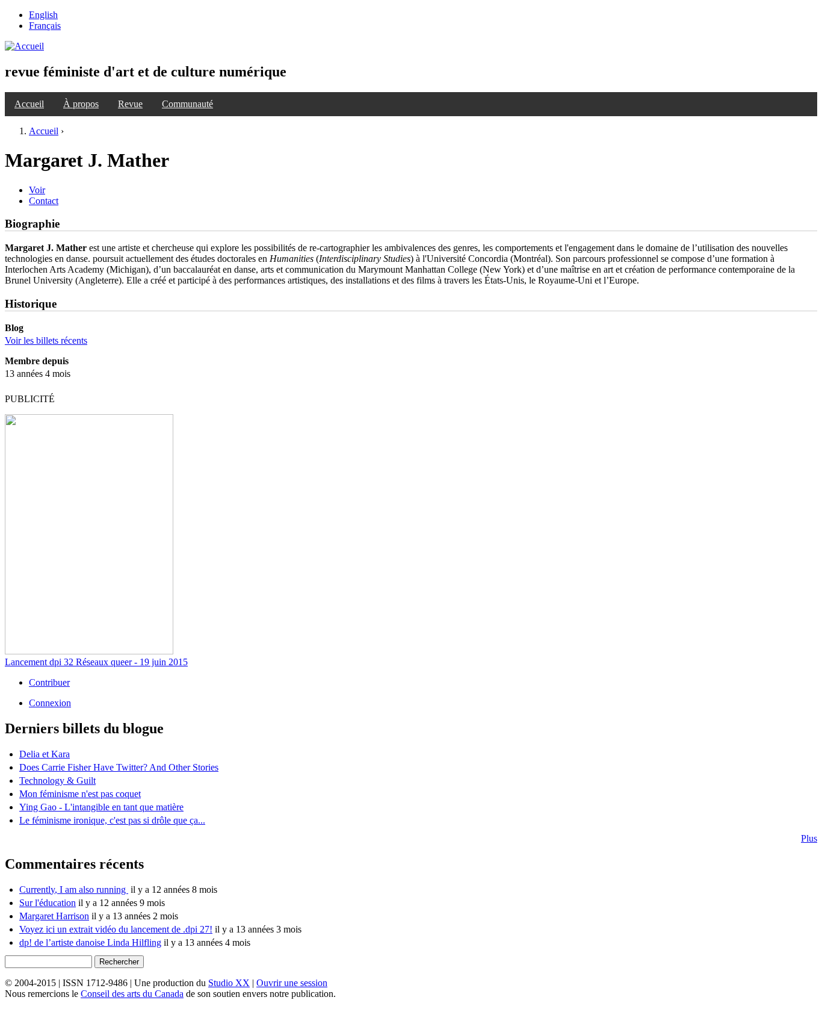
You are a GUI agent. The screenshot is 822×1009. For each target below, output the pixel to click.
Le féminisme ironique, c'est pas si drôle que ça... (112, 820)
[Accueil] (24, 46)
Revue (130, 104)
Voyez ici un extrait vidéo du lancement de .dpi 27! (115, 929)
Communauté (187, 104)
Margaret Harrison (54, 916)
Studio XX (229, 983)
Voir (37, 190)
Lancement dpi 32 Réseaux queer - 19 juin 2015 (96, 662)
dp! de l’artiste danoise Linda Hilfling (90, 942)
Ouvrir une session (291, 983)
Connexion (50, 703)
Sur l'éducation (47, 903)
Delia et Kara (44, 754)
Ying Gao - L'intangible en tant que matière (101, 807)
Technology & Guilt (57, 780)
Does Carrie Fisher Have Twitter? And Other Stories (118, 767)
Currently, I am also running (73, 889)
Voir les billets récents (46, 340)
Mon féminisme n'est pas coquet (80, 794)
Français (45, 25)
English (43, 15)
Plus (809, 838)
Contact (43, 201)
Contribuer (49, 682)
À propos (81, 104)
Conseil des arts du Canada (132, 994)
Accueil (29, 104)
